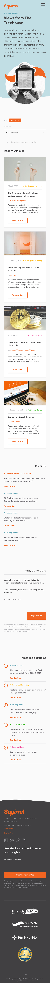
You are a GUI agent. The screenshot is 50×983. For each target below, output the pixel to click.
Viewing (7, 126)
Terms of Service (26, 981)
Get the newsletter (25, 875)
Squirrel (13, 275)
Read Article (18, 220)
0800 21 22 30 (12, 822)
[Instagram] (23, 840)
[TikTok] (18, 840)
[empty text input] (25, 142)
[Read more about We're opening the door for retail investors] (25, 243)
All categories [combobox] (12, 132)
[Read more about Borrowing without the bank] (25, 392)
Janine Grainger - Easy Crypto (22, 350)
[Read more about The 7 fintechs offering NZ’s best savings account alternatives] (25, 168)
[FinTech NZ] (25, 937)
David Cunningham (18, 201)
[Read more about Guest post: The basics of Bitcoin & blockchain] (25, 318)
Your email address (12, 599)
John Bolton (15, 422)
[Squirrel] (11, 6)
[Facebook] (12, 840)
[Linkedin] (6, 840)
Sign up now (36, 615)
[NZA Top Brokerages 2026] (25, 954)
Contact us (8, 833)
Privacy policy (8, 828)
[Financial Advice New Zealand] (25, 911)
